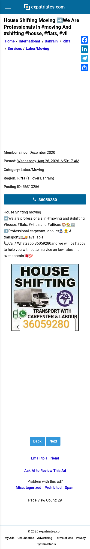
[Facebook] (84, 40)
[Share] (84, 67)
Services (15, 48)
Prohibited (53, 487)
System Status (46, 544)
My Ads (10, 538)
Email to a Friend (45, 458)
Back (37, 441)
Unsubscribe (26, 538)
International (29, 41)
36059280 (48, 199)
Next (53, 441)
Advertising (44, 538)
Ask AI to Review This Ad (45, 470)
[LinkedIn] (84, 49)
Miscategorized (28, 487)
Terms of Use (64, 538)
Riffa (67, 41)
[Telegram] (84, 58)
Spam (70, 487)
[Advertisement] (45, 100)
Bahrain (51, 41)
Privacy (81, 538)
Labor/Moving (37, 48)
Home (10, 41)
